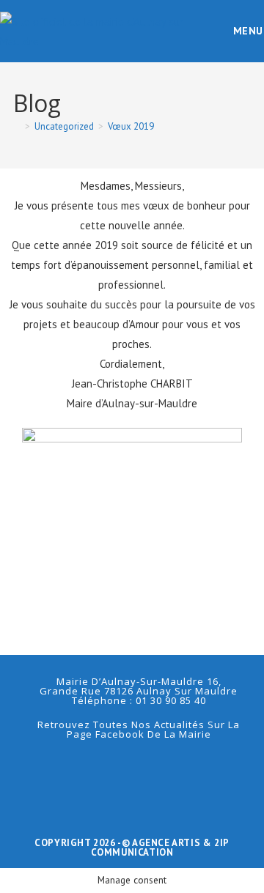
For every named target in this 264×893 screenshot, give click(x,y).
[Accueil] (17, 126)
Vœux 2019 (131, 126)
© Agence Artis (162, 843)
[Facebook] (132, 768)
